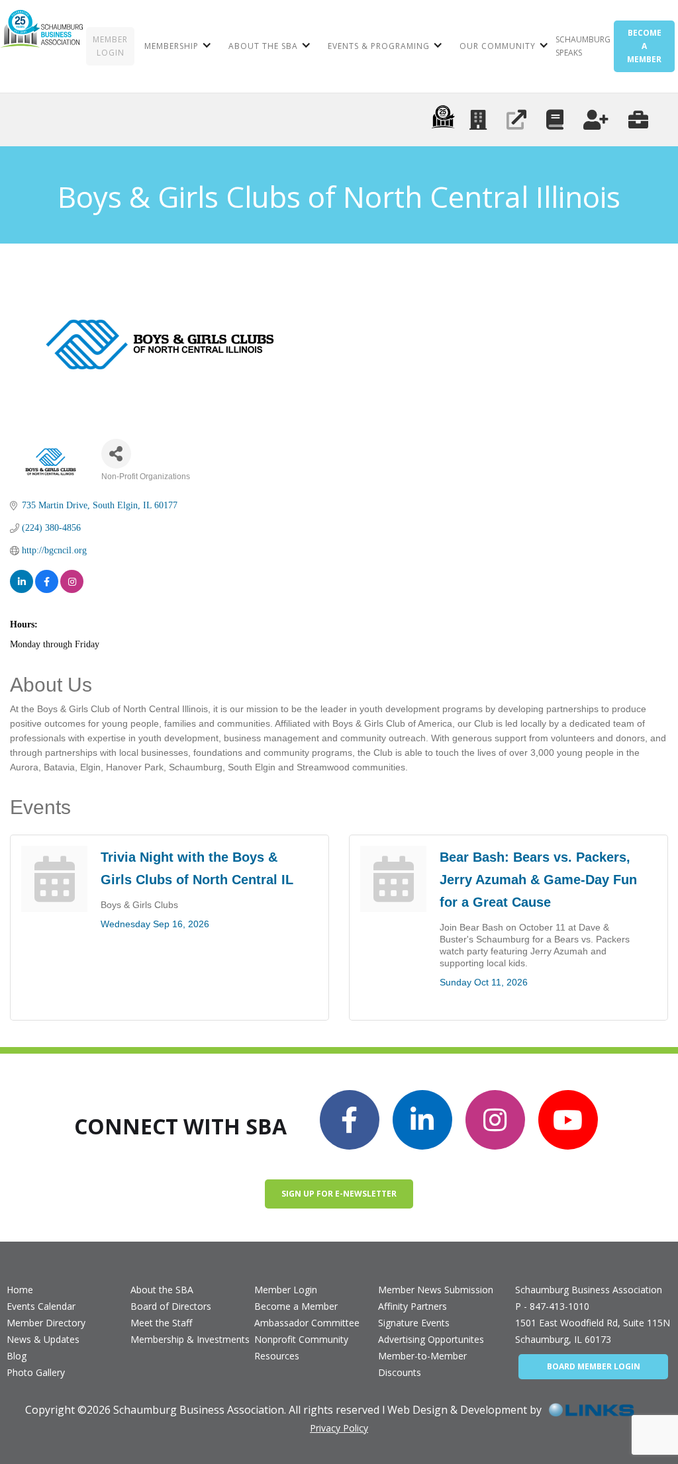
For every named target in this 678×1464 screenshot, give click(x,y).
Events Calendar (41, 1306)
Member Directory (46, 1322)
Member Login (285, 1289)
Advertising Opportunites (431, 1339)
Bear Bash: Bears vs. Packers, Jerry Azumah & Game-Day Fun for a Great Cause (538, 879)
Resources (276, 1356)
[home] (41, 46)
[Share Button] (116, 454)
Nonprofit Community (301, 1339)
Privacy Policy (339, 1428)
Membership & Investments (190, 1339)
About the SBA (161, 1289)
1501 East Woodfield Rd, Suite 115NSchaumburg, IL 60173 (592, 1331)
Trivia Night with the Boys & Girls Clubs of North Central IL (197, 868)
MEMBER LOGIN (110, 46)
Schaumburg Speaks (583, 46)
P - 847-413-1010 (552, 1306)
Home (20, 1289)
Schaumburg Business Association (588, 1289)
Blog (16, 1356)
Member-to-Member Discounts (422, 1364)
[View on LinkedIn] (21, 581)
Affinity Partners (412, 1306)
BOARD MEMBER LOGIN (593, 1366)
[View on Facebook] (46, 581)
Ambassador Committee (307, 1322)
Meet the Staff (161, 1322)
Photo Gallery (36, 1372)
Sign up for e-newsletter (339, 1193)
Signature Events (414, 1322)
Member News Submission (435, 1289)
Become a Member (296, 1306)
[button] (176, 46)
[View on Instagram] (71, 581)
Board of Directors (170, 1306)
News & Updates (43, 1339)
